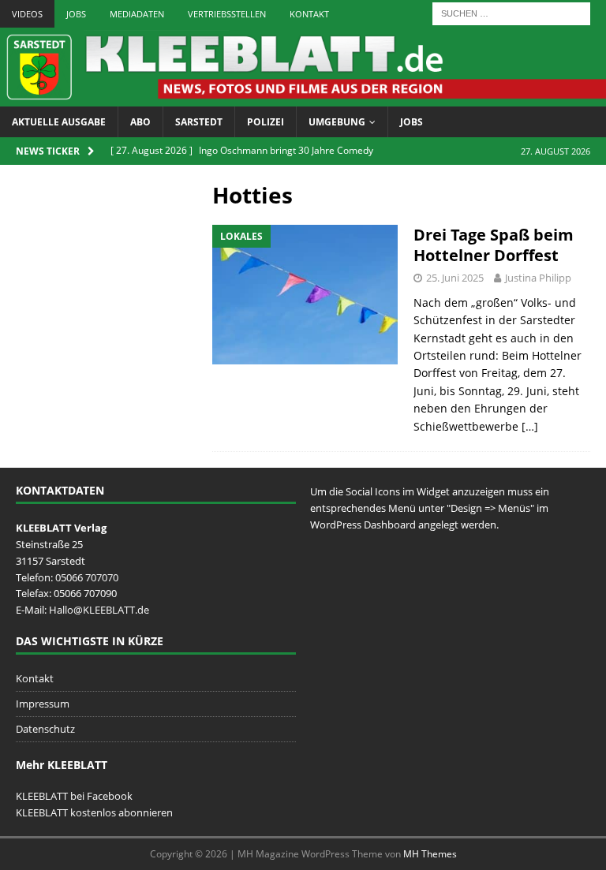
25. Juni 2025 (455, 278)
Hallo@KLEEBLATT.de (99, 610)
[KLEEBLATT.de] (303, 96)
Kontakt (309, 14)
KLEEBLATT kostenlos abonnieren (94, 812)
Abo (140, 122)
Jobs (76, 14)
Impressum (42, 703)
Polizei (265, 122)
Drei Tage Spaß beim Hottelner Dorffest (493, 245)
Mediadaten (137, 14)
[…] (530, 426)
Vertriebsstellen (227, 14)
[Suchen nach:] (511, 12)
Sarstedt (199, 122)
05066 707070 (86, 577)
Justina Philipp (538, 278)
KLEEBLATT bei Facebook (74, 796)
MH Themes (430, 854)
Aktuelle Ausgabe (59, 122)
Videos (27, 14)
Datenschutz (45, 729)
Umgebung (337, 122)
